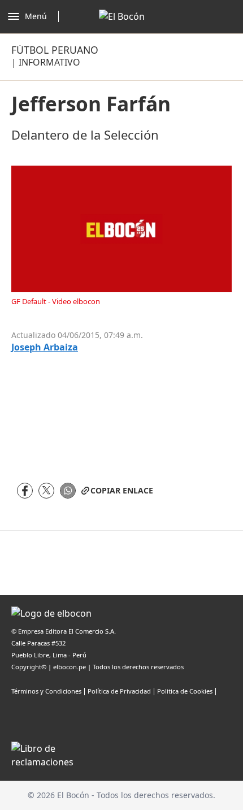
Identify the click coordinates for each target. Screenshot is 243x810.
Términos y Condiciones (46, 691)
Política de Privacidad (119, 691)
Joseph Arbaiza (44, 347)
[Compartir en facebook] (25, 491)
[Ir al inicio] (122, 16)
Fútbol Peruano (54, 50)
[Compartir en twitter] (46, 491)
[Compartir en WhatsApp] (68, 491)
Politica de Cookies (184, 691)
